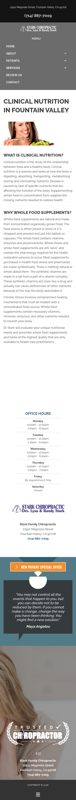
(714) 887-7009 (38, 15)
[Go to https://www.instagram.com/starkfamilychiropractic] (39, 754)
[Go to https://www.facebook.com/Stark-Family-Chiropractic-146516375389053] (36, 754)
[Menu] (38, 794)
